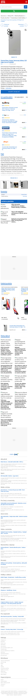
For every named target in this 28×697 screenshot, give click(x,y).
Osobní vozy (3, 643)
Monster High (3, 662)
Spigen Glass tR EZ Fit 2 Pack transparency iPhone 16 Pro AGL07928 (8, 290)
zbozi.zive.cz (3, 15)
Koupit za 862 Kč (14, 92)
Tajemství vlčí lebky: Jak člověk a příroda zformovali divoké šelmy (13, 618)
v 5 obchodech (4, 319)
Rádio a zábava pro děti (5, 682)
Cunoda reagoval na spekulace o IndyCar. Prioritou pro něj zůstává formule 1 (14, 523)
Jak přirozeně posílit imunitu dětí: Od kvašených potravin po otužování (12, 510)
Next (25, 303)
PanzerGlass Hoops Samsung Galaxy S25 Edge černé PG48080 (14, 61)
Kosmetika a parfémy (5, 668)
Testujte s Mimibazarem (5, 660)
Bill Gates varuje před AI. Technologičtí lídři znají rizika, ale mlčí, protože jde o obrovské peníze (13, 536)
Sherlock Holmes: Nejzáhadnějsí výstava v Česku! (10, 633)
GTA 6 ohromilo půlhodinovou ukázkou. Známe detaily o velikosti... (19, 206)
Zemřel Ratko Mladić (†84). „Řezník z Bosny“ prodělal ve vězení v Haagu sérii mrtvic (13, 467)
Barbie (2, 663)
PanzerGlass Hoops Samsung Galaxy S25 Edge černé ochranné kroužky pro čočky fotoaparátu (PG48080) (9, 135)
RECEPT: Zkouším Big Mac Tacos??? (7, 596)
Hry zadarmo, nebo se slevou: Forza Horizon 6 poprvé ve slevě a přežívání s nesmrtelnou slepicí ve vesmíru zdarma (21, 369)
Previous (2, 303)
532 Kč (23, 122)
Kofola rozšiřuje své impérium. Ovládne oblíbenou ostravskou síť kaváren (13, 554)
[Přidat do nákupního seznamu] (25, 30)
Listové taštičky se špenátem (6, 508)
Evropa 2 (2, 685)
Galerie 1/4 (14, 57)
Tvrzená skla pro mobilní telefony (18, 18)
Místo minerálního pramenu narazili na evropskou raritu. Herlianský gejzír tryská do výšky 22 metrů (14, 582)
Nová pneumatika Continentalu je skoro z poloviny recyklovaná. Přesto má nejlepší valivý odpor (13, 521)
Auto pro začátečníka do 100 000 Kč (7, 650)
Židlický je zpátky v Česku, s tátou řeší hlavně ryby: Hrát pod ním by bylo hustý (14, 484)
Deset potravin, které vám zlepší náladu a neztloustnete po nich (13, 608)
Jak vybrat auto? (4, 655)
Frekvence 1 (3, 684)
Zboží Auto (3, 652)
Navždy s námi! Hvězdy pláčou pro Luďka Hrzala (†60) (11, 493)
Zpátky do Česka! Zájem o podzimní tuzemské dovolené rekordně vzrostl (13, 580)
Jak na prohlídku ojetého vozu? (7, 647)
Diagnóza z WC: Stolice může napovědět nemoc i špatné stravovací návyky (13, 606)
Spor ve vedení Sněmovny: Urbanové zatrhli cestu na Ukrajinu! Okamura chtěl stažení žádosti (13, 470)
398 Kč (23, 137)
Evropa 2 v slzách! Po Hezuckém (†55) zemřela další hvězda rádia (13, 497)
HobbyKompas (3, 649)
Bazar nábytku (3, 674)
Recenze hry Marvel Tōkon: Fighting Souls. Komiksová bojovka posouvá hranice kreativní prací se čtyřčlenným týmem (21, 403)
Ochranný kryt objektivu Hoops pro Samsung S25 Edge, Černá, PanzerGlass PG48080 (10, 121)
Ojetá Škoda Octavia (5, 653)
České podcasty (4, 681)
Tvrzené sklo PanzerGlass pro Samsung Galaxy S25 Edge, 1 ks (9, 148)
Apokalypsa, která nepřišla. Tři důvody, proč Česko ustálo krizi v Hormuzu (13, 551)
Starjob (2, 679)
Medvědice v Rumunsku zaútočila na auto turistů (10, 634)
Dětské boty (3, 671)
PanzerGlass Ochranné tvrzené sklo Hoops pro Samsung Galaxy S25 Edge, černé (10, 109)
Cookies (11, 694)
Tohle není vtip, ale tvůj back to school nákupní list (10, 592)
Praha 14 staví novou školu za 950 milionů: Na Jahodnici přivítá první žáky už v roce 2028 (14, 495)
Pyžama (2, 666)
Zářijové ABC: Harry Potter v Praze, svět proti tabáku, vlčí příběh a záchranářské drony (13, 623)
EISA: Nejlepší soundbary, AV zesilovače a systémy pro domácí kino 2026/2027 (6, 386)
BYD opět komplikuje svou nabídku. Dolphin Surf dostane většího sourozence (13, 526)
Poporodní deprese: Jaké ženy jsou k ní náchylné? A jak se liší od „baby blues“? (13, 610)
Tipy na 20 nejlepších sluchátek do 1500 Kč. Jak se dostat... (19, 213)
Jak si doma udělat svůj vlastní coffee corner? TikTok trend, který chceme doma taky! (13, 594)
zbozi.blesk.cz (3, 646)
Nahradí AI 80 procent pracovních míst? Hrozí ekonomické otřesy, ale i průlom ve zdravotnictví (14, 557)
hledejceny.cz (3, 640)
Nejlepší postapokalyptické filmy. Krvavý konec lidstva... (19, 220)
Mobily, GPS (10, 15)
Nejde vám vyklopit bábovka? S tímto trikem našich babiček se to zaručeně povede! (13, 567)
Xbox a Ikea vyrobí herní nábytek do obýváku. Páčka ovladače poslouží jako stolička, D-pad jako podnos (13, 621)
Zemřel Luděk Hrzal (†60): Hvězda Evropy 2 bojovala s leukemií (13, 631)
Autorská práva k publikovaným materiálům (9, 692)
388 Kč (23, 149)
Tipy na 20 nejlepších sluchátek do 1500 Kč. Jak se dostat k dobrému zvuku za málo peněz (7, 422)
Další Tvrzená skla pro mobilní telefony (9, 287)
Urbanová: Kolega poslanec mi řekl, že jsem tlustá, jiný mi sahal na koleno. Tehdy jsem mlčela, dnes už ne (13, 464)
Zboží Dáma (3, 644)
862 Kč (23, 110)
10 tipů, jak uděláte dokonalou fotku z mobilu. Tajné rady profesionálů (20, 386)
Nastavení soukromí (17, 694)
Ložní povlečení (4, 672)
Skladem (24, 103)
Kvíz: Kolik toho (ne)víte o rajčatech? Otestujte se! (10, 569)
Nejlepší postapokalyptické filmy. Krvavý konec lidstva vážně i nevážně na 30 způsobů (20, 351)
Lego (2, 665)
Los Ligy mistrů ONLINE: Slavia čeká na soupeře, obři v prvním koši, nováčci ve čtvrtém (14, 478)
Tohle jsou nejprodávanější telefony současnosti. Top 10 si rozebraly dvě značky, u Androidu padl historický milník (7, 404)
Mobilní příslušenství (19, 15)
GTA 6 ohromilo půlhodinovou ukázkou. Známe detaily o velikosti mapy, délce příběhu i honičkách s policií (7, 351)
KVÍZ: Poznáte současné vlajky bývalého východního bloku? (12, 584)
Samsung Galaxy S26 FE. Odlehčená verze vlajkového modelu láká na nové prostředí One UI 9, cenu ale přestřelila (6, 369)
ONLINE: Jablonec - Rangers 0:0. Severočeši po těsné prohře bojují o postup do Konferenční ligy (14, 481)
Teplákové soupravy (4, 669)
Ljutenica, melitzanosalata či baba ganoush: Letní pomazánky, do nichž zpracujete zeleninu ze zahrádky (13, 571)
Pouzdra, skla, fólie (5, 18)
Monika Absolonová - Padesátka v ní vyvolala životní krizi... (12, 506)
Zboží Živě (3, 641)
